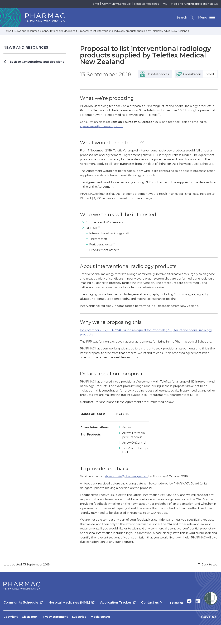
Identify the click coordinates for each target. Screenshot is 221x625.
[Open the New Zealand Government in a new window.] (209, 617)
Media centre (100, 616)
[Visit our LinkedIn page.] (198, 601)
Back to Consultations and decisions (37, 61)
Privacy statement (54, 616)
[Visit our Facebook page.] (189, 601)
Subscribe (79, 616)
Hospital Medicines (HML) (151, 3)
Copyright (10, 616)
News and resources (25, 47)
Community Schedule (116, 3)
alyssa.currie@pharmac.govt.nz (101, 126)
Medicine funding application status (194, 3)
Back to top (209, 564)
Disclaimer (29, 616)
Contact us (150, 602)
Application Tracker (115, 602)
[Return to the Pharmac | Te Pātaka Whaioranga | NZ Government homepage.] (21, 586)
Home (94, 3)
